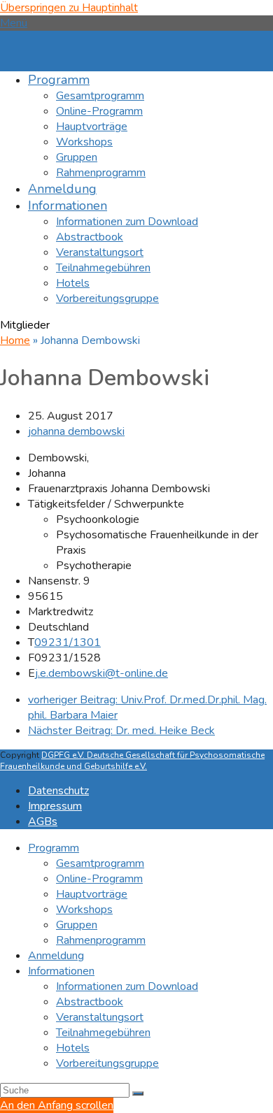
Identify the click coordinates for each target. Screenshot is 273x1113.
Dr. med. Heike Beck (121, 730)
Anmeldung (56, 955)
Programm (53, 848)
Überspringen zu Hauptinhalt (69, 7)
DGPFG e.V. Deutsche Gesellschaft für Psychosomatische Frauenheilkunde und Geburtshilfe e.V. (132, 760)
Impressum (55, 806)
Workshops (84, 909)
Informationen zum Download (127, 986)
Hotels (73, 1048)
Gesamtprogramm (100, 863)
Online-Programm (99, 878)
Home (15, 340)
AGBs (42, 821)
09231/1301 (67, 642)
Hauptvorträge (91, 894)
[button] (13, 23)
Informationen (61, 971)
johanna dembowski (76, 431)
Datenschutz (58, 790)
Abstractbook (89, 1002)
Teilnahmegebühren (103, 1032)
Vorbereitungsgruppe (107, 1063)
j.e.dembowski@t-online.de (101, 673)
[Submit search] (138, 1093)
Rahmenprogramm (101, 940)
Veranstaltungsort (100, 1017)
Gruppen (76, 925)
